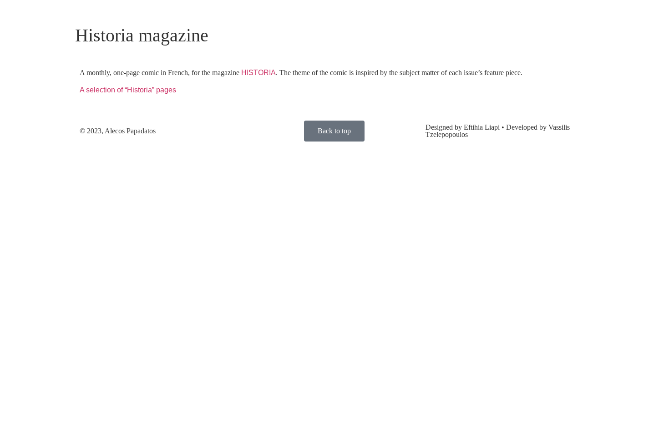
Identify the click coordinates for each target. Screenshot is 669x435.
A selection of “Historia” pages (128, 90)
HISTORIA (258, 72)
